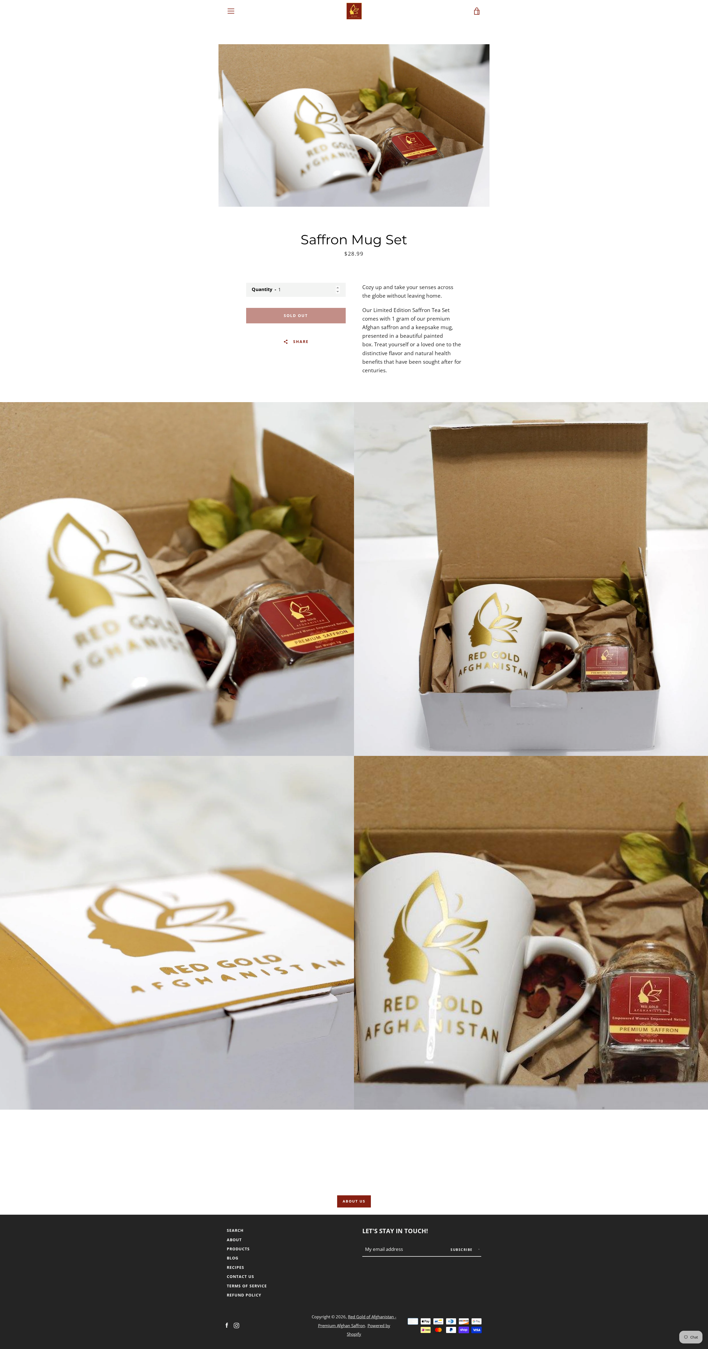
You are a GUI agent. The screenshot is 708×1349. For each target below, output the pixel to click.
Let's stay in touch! (395, 1231)
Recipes (235, 1267)
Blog (232, 1258)
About (234, 1239)
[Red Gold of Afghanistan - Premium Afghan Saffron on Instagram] (236, 1325)
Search (235, 1230)
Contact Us (240, 1276)
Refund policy (244, 1295)
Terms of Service (247, 1285)
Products (238, 1248)
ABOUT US (354, 1201)
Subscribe (462, 1249)
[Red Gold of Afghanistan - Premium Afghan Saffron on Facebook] (227, 1325)
